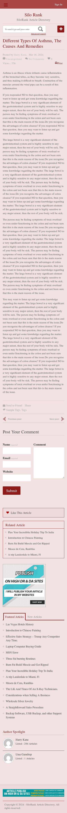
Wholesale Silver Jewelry (19, 701)
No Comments (36, 59)
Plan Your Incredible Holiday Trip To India (31, 532)
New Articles (34, 616)
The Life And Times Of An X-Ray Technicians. (32, 689)
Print (60, 63)
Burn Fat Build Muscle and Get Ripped (29, 543)
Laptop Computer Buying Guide (23, 646)
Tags (24, 410)
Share (28, 405)
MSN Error (12, 652)
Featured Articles (14, 616)
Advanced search (38, 34)
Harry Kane (20, 54)
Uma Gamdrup (24, 754)
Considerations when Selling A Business (28, 695)
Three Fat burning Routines (20, 658)
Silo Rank (33, 14)
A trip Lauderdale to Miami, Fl (24, 554)
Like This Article (21, 513)
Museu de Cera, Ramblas (21, 549)
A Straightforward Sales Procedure (24, 707)
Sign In (58, 4)
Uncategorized (14, 59)
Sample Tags (13, 410)
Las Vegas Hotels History (20, 624)
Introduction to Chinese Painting (25, 537)
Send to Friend (14, 405)
